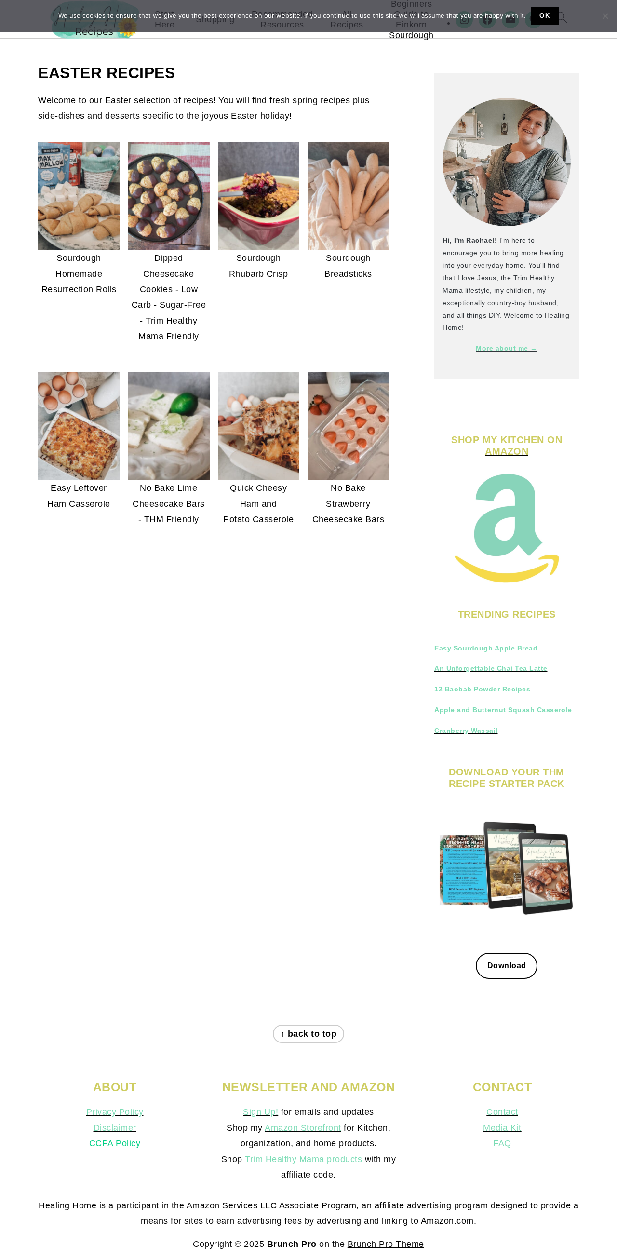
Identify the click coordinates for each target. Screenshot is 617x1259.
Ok (544, 15)
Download (506, 965)
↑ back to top (309, 1034)
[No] (605, 16)
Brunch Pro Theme (386, 1244)
